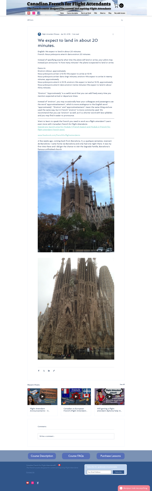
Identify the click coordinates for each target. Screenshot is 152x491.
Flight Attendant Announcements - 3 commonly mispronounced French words (42, 410)
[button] (119, 5)
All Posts (30, 20)
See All (122, 384)
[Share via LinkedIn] (49, 371)
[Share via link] (54, 371)
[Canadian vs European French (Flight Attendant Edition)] (76, 396)
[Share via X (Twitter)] (44, 371)
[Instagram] (33, 13)
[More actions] (113, 34)
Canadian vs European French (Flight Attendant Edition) (75, 410)
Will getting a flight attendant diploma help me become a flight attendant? (109, 410)
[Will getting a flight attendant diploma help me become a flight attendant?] (109, 396)
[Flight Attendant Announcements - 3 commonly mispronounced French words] (42, 396)
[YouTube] (29, 13)
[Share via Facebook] (39, 371)
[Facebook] (38, 13)
